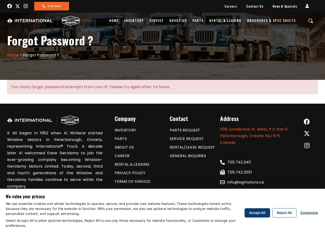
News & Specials (285, 6)
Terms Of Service (133, 181)
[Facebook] (9, 6)
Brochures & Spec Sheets (271, 20)
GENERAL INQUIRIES (188, 156)
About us (178, 20)
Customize (309, 213)
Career (122, 156)
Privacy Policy (130, 173)
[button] (307, 6)
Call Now (54, 6)
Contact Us (254, 6)
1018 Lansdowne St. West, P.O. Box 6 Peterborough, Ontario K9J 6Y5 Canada (253, 135)
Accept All (257, 213)
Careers (231, 6)
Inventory (134, 20)
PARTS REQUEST (185, 130)
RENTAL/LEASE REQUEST (192, 147)
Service (156, 20)
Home (114, 20)
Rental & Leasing (225, 20)
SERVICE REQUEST (187, 138)
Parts (198, 20)
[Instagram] (26, 6)
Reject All (284, 213)
